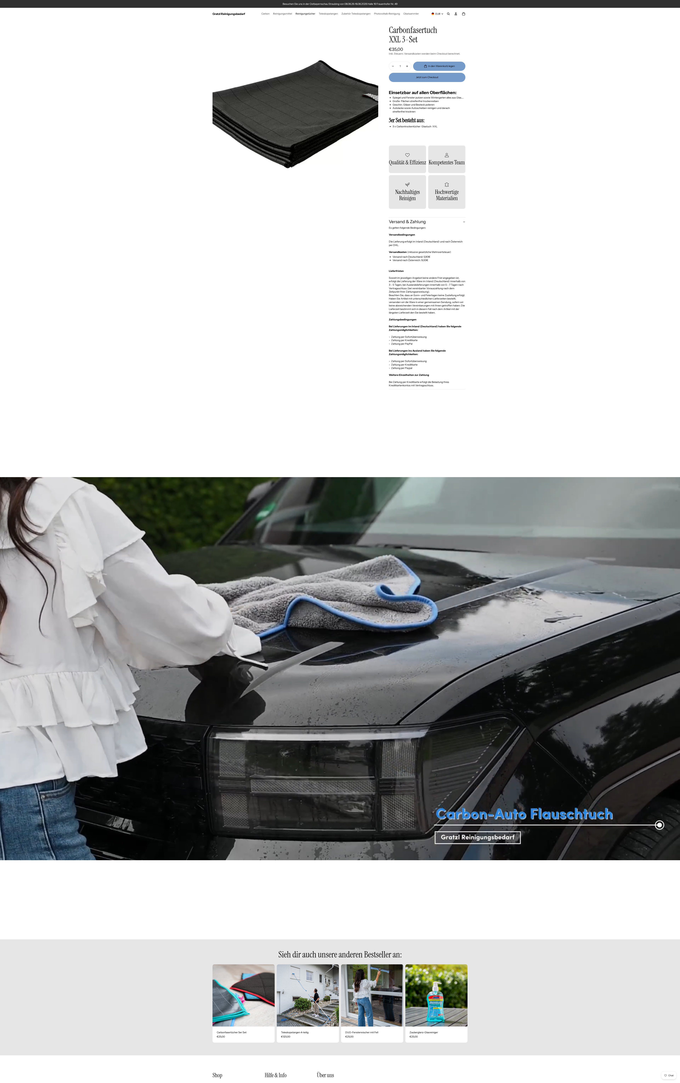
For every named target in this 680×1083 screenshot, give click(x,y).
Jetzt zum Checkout (427, 77)
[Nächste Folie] (269, 995)
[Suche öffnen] (448, 14)
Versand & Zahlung (407, 221)
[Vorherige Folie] (217, 995)
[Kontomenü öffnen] (456, 14)
